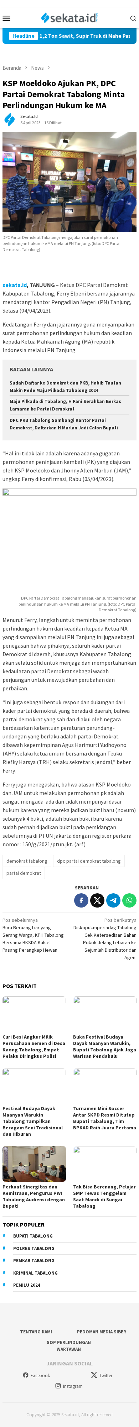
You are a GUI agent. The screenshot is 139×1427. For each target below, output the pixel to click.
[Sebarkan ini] (81, 900)
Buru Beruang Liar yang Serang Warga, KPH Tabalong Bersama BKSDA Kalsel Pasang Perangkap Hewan (33, 935)
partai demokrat (23, 873)
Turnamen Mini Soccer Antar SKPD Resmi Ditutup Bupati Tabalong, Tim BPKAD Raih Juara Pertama (104, 1118)
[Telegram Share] (113, 900)
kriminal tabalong (35, 1273)
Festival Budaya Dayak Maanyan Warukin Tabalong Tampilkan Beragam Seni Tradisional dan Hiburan (32, 1121)
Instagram (73, 1386)
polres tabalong (34, 1248)
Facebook (40, 1376)
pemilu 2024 (26, 1285)
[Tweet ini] (97, 900)
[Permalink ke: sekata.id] (9, 119)
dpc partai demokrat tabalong (89, 861)
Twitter (105, 1376)
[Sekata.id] (69, 17)
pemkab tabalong (34, 1261)
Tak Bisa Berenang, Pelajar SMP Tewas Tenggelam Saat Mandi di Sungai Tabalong (104, 1196)
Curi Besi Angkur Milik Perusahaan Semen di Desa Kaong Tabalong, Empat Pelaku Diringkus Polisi (33, 1046)
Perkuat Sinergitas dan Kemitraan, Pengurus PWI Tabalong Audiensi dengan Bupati (33, 1196)
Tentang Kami (36, 1332)
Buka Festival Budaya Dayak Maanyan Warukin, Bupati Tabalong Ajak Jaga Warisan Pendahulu (104, 1046)
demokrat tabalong (26, 861)
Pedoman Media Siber (101, 1332)
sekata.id (14, 284)
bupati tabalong (33, 1236)
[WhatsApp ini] (129, 900)
